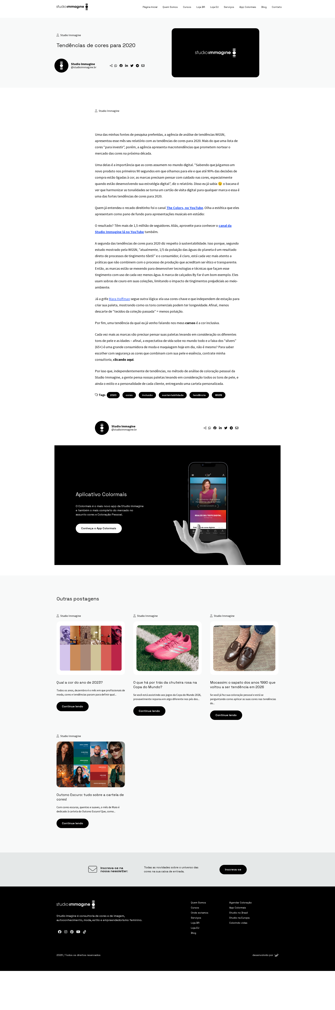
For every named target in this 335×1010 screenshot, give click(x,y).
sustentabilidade (173, 395)
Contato (277, 7)
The (169, 207)
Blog (264, 7)
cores (129, 395)
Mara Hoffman (119, 299)
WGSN (218, 395)
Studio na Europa (239, 917)
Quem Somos (170, 7)
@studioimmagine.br (83, 67)
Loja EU (214, 7)
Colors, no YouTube (188, 207)
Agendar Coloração (240, 902)
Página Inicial (150, 7)
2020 (113, 395)
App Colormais (247, 7)
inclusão (147, 395)
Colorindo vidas (238, 922)
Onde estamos (199, 912)
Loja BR (200, 7)
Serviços (229, 7)
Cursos (187, 7)
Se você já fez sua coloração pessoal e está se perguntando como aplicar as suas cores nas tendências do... (243, 699)
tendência (199, 395)
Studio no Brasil (238, 912)
